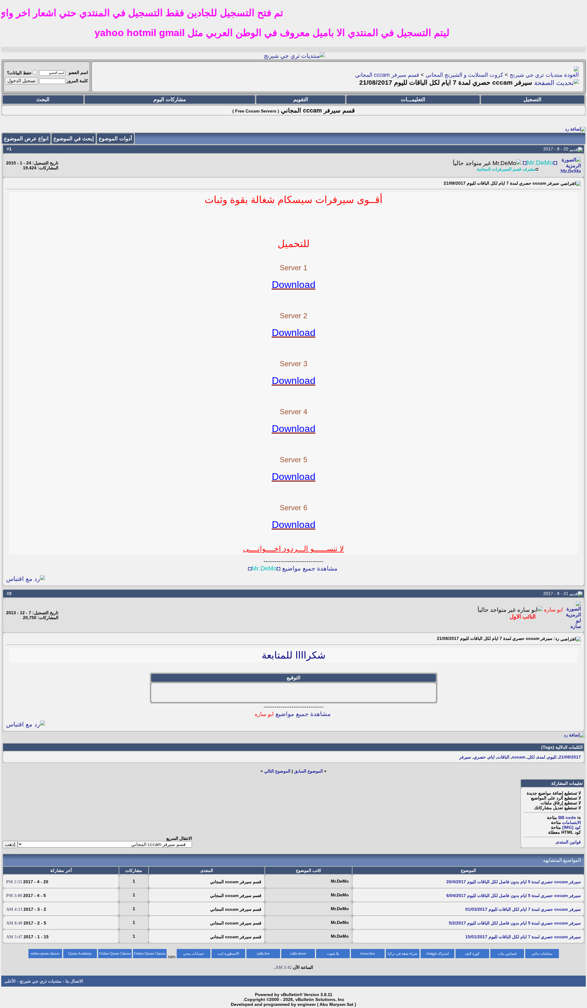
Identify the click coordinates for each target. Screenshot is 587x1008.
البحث (43, 99)
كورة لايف (472, 953)
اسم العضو (78, 72)
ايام (491, 757)
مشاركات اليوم (169, 99)
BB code (567, 817)
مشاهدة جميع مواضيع (293, 714)
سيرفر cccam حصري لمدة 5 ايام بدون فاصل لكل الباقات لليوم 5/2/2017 (515, 923)
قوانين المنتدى (568, 842)
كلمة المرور (77, 80)
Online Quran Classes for (150, 954)
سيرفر (465, 757)
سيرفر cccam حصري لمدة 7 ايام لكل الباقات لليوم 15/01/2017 (523, 936)
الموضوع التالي (277, 771)
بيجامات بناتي (542, 953)
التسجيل (532, 99)
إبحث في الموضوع (74, 139)
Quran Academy (80, 953)
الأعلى (10, 981)
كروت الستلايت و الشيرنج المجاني (464, 75)
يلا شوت (333, 953)
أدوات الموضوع (115, 139)
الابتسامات (571, 822)
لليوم (552, 757)
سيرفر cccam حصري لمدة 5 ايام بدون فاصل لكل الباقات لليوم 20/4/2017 (513, 881)
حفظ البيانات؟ (19, 72)
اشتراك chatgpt (437, 953)
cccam (518, 757)
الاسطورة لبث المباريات (228, 954)
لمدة (541, 757)
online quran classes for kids (45, 954)
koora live (367, 953)
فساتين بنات (507, 953)
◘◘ (540, 162)
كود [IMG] (571, 827)
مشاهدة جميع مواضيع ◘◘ (293, 568)
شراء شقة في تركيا (402, 953)
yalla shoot (298, 953)
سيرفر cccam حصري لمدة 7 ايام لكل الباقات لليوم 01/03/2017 (523, 909)
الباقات (503, 757)
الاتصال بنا (74, 981)
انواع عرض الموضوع (26, 139)
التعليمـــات (413, 99)
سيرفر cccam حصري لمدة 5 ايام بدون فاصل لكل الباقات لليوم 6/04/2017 (513, 895)
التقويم (300, 99)
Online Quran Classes (115, 953)
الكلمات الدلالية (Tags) (562, 747)
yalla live (263, 953)
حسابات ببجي (193, 953)
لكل (531, 757)
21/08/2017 (570, 757)
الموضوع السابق (308, 771)
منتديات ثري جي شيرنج (536, 75)
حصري (480, 757)
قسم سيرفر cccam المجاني (387, 75)
